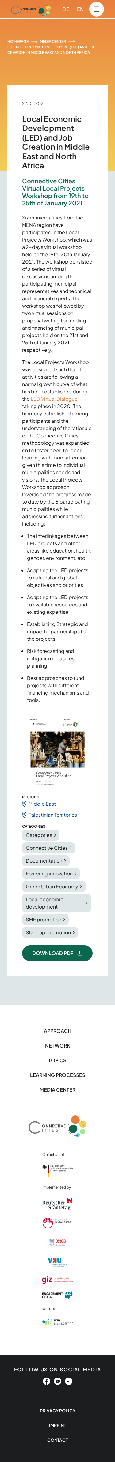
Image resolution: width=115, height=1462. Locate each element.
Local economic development (44, 903)
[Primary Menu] (96, 9)
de (66, 9)
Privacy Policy (57, 1410)
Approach (57, 1031)
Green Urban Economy (52, 886)
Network (57, 1045)
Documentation (44, 860)
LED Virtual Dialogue (54, 398)
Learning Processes (57, 1075)
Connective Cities (47, 848)
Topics (57, 1060)
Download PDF (52, 953)
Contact (57, 1440)
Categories (39, 835)
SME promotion (43, 919)
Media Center (53, 41)
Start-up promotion (48, 932)
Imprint (57, 1425)
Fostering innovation (49, 873)
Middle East (42, 803)
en (80, 9)
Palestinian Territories (53, 815)
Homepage (18, 41)
